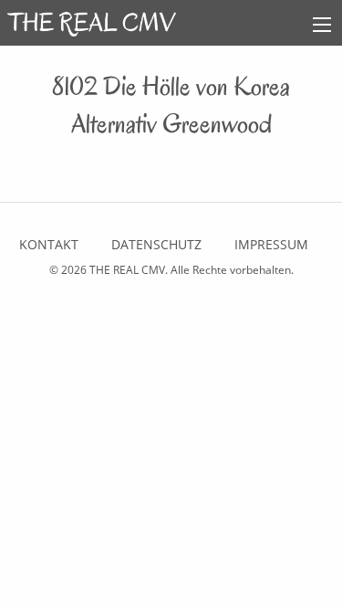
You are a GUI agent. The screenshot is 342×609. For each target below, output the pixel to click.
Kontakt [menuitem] (48, 244)
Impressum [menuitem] (271, 244)
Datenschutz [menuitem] (156, 244)
